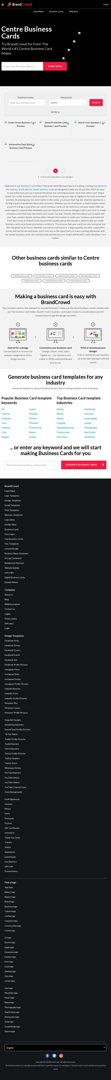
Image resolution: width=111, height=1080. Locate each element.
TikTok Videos (11, 734)
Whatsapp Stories (13, 768)
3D (2, 409)
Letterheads (10, 857)
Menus (8, 808)
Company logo (11, 921)
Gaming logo (10, 971)
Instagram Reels (12, 674)
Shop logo (9, 1021)
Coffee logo (10, 916)
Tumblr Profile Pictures (15, 739)
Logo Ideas (10, 519)
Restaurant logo (12, 1017)
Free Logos (10, 534)
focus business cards (89, 276)
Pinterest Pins (11, 703)
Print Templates (12, 510)
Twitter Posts (11, 763)
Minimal (33, 413)
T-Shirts (8, 842)
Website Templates (14, 515)
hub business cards (31, 280)
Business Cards (56, 11)
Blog (7, 599)
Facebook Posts (12, 640)
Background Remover (14, 563)
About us (9, 594)
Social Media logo (12, 1026)
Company (6, 418)
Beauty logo (10, 897)
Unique (32, 436)
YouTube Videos (12, 782)
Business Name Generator (16, 553)
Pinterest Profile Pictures (16, 712)
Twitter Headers (12, 758)
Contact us (10, 609)
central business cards (54, 280)
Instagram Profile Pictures (16, 684)
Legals (7, 614)
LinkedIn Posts (11, 693)
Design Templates (13, 500)
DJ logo (8, 937)
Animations (10, 852)
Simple (32, 432)
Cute (3, 432)
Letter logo (10, 981)
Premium (33, 423)
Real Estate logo (12, 1012)
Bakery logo (10, 892)
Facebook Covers (12, 650)
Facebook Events (12, 655)
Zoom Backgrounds (13, 792)
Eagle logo (9, 947)
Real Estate (89, 432)
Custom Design (12, 548)
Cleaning (61, 423)
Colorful (5, 413)
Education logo (11, 952)
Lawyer (87, 423)
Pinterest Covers (12, 708)
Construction (63, 432)
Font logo (9, 961)
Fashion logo (10, 957)
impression (98, 185)
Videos (8, 847)
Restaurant (89, 436)
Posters (8, 823)
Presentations (11, 871)
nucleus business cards (78, 280)
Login (7, 628)
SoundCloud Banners (14, 724)
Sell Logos (9, 623)
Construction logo (13, 925)
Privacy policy (11, 618)
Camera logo (10, 911)
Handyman (89, 409)
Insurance (89, 413)
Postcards (9, 818)
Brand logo (9, 901)
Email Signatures (12, 799)
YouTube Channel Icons (15, 787)
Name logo (9, 1002)
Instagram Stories (13, 679)
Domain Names (11, 582)
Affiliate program (12, 604)
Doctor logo (10, 942)
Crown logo (10, 930)
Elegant (5, 436)
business (13, 189)
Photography (90, 427)
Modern (33, 418)
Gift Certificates (12, 828)
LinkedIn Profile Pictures (16, 698)
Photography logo (13, 1007)
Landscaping (90, 418)
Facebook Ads (11, 660)
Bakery (60, 409)
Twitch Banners (12, 748)
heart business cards (22, 276)
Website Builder (12, 568)
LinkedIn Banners (12, 688)
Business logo (11, 906)
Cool (3, 423)
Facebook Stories (12, 645)
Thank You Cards (12, 837)
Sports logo (10, 1031)
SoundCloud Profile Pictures (17, 729)
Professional (35, 427)
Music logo (9, 997)
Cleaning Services (65, 427)
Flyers (7, 813)
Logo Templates (12, 495)
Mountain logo (11, 993)
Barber (60, 413)
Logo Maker (38, 11)
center (36, 189)
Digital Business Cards (15, 577)
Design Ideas (10, 524)
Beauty (60, 418)
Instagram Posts (12, 669)
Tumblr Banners (12, 744)
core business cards (43, 276)
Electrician (62, 436)
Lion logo (9, 988)
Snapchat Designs (13, 720)
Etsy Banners (11, 861)
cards (51, 189)
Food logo (9, 966)
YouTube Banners (13, 772)
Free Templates (12, 543)
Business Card (28, 185)
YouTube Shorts (12, 777)
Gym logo (9, 976)
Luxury (32, 409)
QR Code (9, 866)
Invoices (8, 804)
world (21, 189)
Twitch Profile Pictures (15, 753)
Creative (5, 427)
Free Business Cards (14, 539)
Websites (73, 11)
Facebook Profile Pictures (16, 664)
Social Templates (12, 505)
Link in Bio (9, 572)
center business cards (66, 276)
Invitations (9, 832)
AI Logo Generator (13, 558)
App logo (9, 887)
